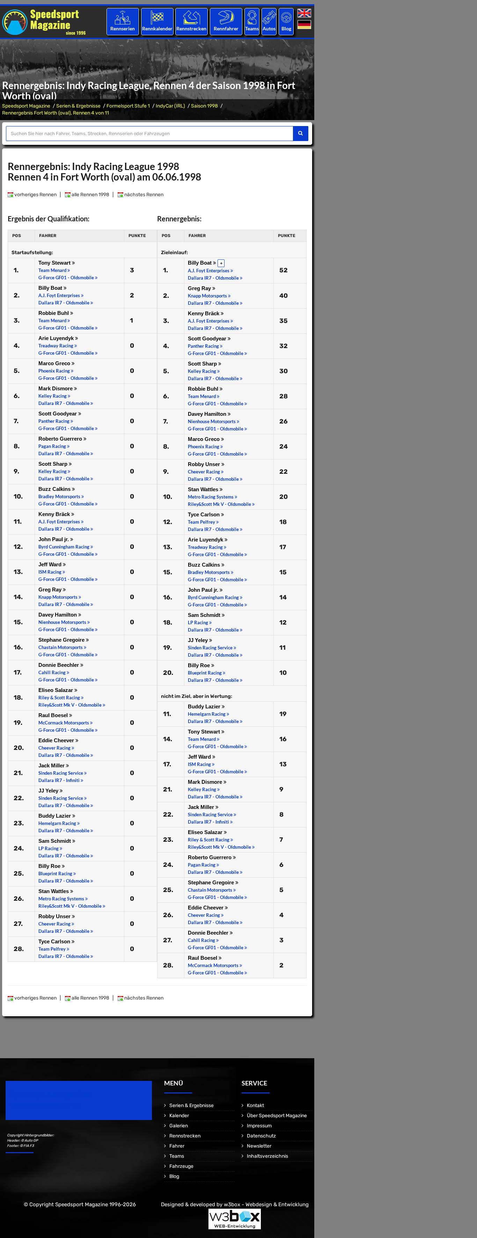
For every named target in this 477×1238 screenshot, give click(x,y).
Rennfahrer (226, 28)
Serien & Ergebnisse (78, 106)
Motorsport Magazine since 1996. (45, 1105)
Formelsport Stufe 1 (128, 106)
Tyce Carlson (55, 941)
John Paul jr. (54, 539)
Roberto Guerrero (60, 439)
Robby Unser (55, 916)
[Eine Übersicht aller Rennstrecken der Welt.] (191, 17)
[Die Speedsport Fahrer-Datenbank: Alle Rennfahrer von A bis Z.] (226, 17)
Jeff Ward (50, 564)
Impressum (259, 1126)
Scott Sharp (53, 464)
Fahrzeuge (181, 1166)
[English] (305, 13)
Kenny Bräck (54, 514)
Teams (252, 28)
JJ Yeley (49, 791)
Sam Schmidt (55, 841)
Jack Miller (52, 765)
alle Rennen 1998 (90, 195)
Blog (286, 28)
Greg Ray (50, 589)
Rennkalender (157, 28)
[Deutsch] (305, 25)
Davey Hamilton (58, 615)
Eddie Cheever (56, 740)
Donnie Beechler (59, 665)
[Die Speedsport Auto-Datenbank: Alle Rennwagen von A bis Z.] (269, 17)
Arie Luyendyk (56, 338)
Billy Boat (51, 288)
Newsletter (259, 1146)
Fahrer (176, 1146)
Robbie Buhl (54, 313)
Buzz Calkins (55, 489)
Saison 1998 (204, 106)
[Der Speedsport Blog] (286, 17)
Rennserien (122, 28)
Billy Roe (50, 866)
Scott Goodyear (58, 414)
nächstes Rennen (143, 195)
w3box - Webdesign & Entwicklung (266, 1204)
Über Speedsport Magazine (277, 1116)
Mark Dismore (56, 388)
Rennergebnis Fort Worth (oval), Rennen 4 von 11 (55, 113)
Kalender (179, 1116)
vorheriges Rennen (35, 195)
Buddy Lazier (55, 816)
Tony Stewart (55, 263)
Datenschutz (261, 1136)
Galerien (178, 1126)
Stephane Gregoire (62, 640)
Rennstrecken (192, 28)
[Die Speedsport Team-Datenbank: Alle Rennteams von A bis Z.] (252, 17)
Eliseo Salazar (56, 690)
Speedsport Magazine (26, 106)
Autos (269, 28)
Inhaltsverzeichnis (267, 1156)
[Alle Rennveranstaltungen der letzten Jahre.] (157, 17)
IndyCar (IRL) (170, 106)
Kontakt (255, 1105)
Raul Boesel (53, 715)
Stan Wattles (54, 891)
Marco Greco (55, 363)
